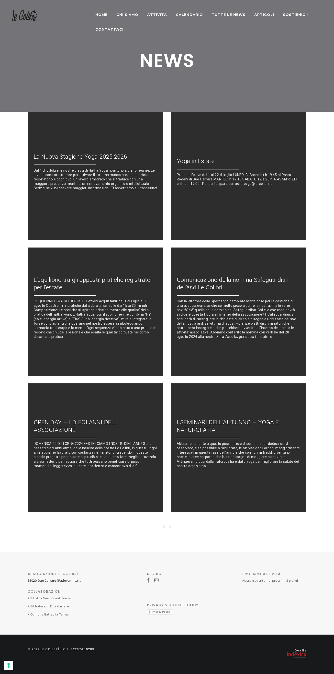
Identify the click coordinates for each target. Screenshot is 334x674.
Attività (157, 14)
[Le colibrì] (24, 14)
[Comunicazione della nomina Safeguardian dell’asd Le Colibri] (238, 312)
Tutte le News (228, 14)
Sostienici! (295, 14)
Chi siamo (127, 14)
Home (101, 14)
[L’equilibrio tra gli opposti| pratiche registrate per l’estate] (95, 312)
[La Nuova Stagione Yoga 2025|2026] (95, 176)
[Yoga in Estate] (238, 176)
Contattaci (109, 29)
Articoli (264, 14)
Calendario (189, 14)
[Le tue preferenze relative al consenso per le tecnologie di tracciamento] (8, 665)
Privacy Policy (161, 612)
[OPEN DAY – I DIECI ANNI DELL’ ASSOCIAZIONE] (95, 447)
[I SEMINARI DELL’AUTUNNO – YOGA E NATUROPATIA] (238, 447)
